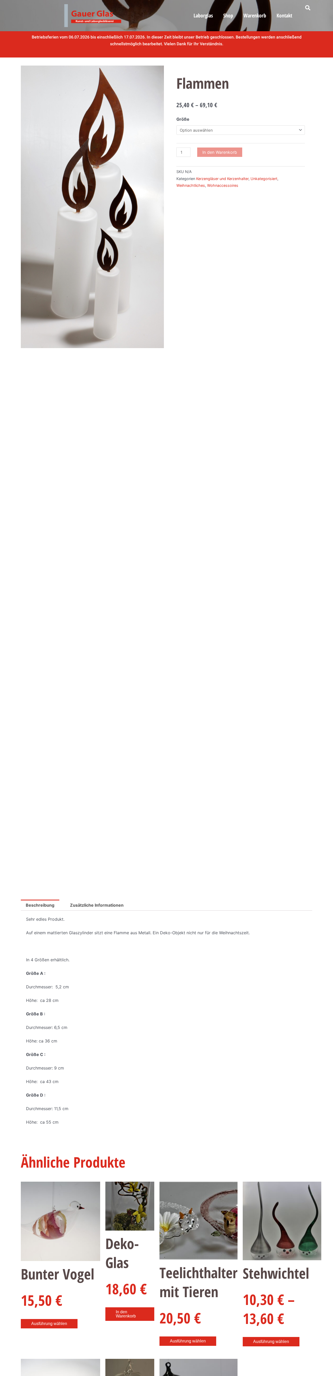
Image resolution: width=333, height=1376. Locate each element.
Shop (228, 15)
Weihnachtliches (190, 185)
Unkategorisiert (264, 178)
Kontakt (284, 15)
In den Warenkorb (219, 152)
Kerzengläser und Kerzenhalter (222, 178)
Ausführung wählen (49, 1323)
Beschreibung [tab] (40, 905)
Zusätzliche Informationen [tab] (97, 905)
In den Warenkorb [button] (126, 1314)
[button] (308, 8)
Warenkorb (255, 15)
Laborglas (203, 15)
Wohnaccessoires (222, 185)
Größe (182, 119)
